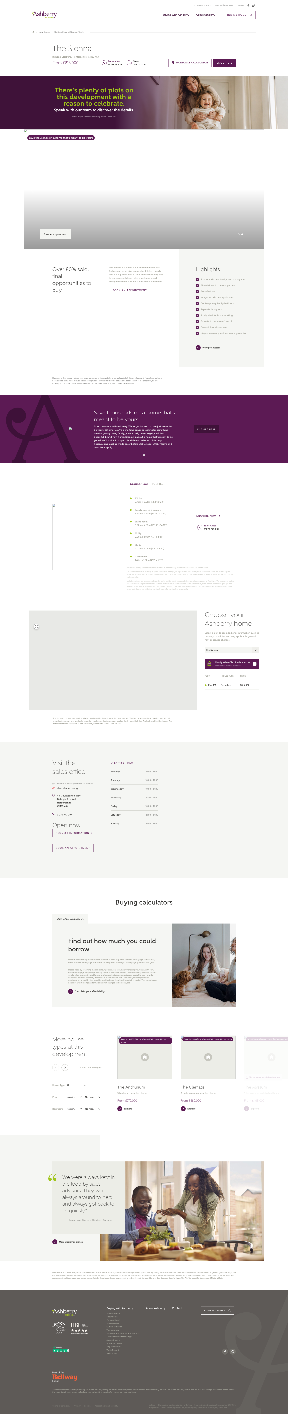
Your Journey (112, 1330)
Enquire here (206, 429)
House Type (58, 1085)
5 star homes (112, 1317)
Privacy (77, 1406)
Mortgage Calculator (70, 919)
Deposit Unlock (113, 1347)
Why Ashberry (113, 1313)
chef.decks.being (67, 788)
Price (55, 1097)
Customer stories (114, 1327)
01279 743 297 (115, 64)
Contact (240, 5)
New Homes (44, 32)
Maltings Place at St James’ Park (69, 32)
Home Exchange (114, 1343)
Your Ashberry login (224, 5)
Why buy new (112, 1323)
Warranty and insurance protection (122, 1333)
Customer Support (203, 5)
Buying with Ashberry (175, 14)
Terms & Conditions (61, 1406)
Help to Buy (112, 1353)
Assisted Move (113, 1340)
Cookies (87, 1406)
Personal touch (113, 1320)
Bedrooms (57, 1108)
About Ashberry (205, 14)
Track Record (112, 1350)
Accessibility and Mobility (106, 1406)
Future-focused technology (119, 1337)
